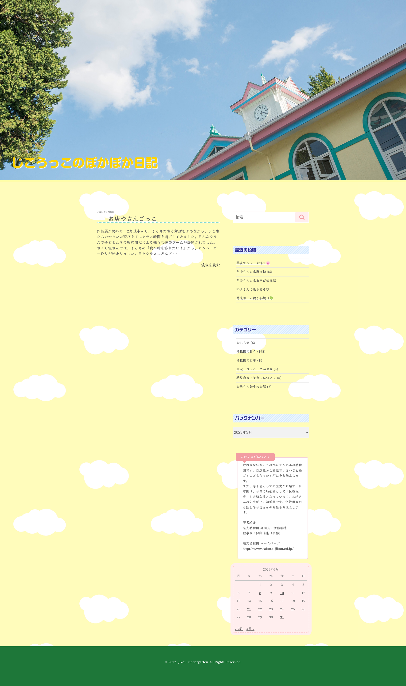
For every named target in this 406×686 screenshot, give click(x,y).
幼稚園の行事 (246, 360)
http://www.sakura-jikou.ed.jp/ (268, 548)
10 (282, 593)
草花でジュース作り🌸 (253, 263)
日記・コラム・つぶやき (254, 369)
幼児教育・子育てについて (256, 377)
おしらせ (243, 342)
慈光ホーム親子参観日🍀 (254, 298)
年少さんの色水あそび (252, 289)
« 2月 (239, 629)
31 (282, 617)
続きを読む (210, 265)
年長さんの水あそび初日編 (256, 280)
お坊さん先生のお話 (251, 386)
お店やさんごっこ (132, 219)
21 (249, 609)
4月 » (250, 629)
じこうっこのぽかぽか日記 (84, 163)
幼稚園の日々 (246, 351)
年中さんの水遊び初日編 (254, 271)
